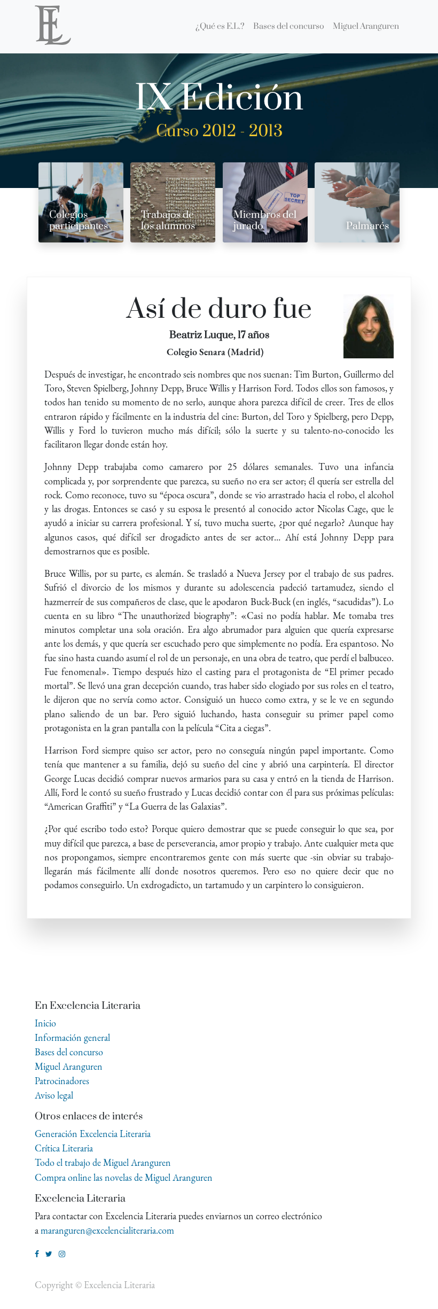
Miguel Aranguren (69, 1066)
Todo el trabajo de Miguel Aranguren (103, 1162)
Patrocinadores (62, 1081)
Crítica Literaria (64, 1148)
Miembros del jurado (264, 220)
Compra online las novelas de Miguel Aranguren (124, 1177)
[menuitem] (220, 27)
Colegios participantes (78, 220)
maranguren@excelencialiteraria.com (107, 1230)
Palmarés (367, 226)
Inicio (45, 1023)
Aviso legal (54, 1095)
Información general (72, 1037)
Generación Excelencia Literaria (93, 1133)
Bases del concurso (69, 1052)
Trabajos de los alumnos (168, 220)
